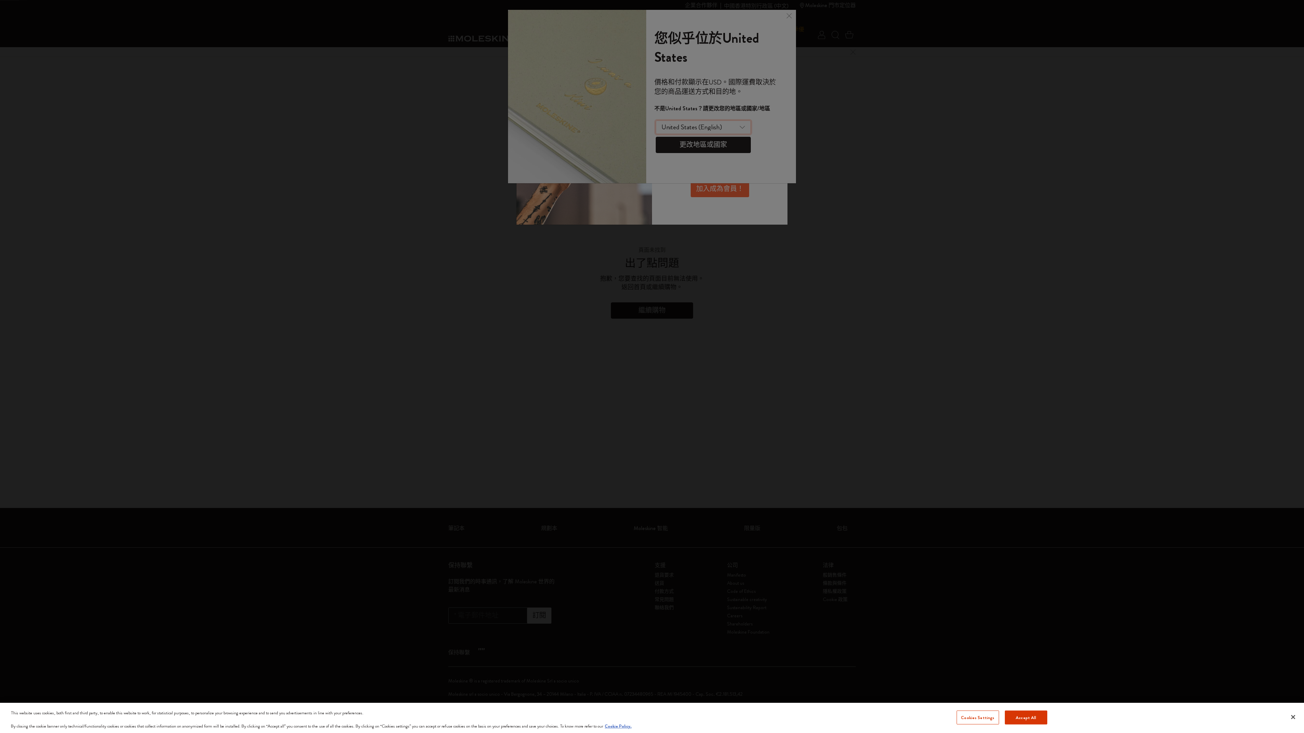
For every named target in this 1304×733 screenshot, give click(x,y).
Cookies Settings (977, 717)
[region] (652, 718)
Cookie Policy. (618, 726)
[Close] (1293, 717)
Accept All (1026, 717)
